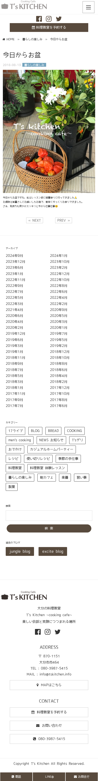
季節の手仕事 (68, 458)
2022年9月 (14, 285)
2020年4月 (14, 321)
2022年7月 (14, 291)
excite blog (52, 551)
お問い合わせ (52, 725)
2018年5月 (14, 375)
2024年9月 (14, 255)
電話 (18, 776)
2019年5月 (58, 339)
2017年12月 (59, 387)
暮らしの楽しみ (20, 477)
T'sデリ (77, 440)
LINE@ (49, 776)
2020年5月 (58, 315)
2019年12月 (15, 333)
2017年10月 (59, 393)
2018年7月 (14, 369)
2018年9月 (14, 363)
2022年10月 (59, 279)
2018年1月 (14, 387)
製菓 (11, 486)
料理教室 (15, 468)
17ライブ (15, 430)
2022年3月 (14, 303)
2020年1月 (58, 327)
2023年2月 (58, 267)
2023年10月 (59, 261)
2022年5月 (14, 297)
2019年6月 (14, 339)
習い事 (82, 477)
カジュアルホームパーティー (51, 449)
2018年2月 (58, 381)
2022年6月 (58, 291)
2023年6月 (14, 267)
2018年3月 (14, 381)
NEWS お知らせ (51, 440)
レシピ (13, 458)
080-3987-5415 (51, 738)
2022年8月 (58, 285)
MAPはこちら (51, 685)
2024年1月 (58, 255)
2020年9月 (58, 309)
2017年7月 (14, 405)
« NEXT (34, 220)
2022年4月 (58, 297)
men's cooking (19, 440)
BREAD (53, 430)
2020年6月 (14, 315)
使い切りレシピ (38, 458)
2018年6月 (58, 369)
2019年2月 (58, 345)
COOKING (74, 430)
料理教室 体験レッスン (47, 468)
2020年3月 (58, 321)
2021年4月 (14, 309)
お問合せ (83, 776)
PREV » (63, 220)
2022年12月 (59, 273)
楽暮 (65, 477)
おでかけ (15, 449)
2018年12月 (59, 351)
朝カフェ (46, 477)
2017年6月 (58, 405)
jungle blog (20, 551)
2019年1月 (14, 351)
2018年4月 (58, 375)
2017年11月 (15, 393)
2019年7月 (58, 333)
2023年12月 (15, 261)
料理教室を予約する (51, 27)
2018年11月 (15, 357)
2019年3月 (14, 345)
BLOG (35, 430)
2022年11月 (15, 279)
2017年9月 (14, 399)
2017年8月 (58, 399)
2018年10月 (59, 357)
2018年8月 (58, 363)
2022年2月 (58, 303)
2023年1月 (14, 273)
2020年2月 (14, 327)
